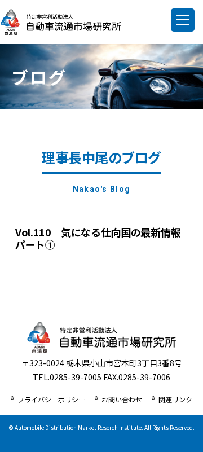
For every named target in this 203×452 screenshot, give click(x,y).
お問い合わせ (122, 399)
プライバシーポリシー (51, 399)
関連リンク (175, 399)
